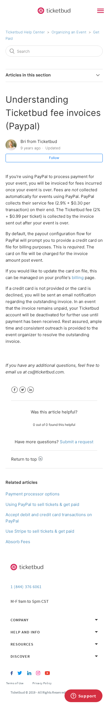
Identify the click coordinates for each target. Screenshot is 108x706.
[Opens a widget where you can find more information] (83, 696)
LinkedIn (30, 389)
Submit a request (76, 441)
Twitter (22, 389)
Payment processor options (33, 494)
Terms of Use (15, 683)
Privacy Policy (42, 683)
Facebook (14, 389)
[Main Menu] (100, 11)
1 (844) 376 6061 (26, 586)
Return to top (24, 459)
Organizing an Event (69, 32)
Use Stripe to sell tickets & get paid (40, 531)
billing (78, 277)
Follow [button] (54, 158)
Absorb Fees (18, 541)
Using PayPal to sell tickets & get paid (42, 504)
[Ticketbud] (54, 10)
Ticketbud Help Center (25, 32)
